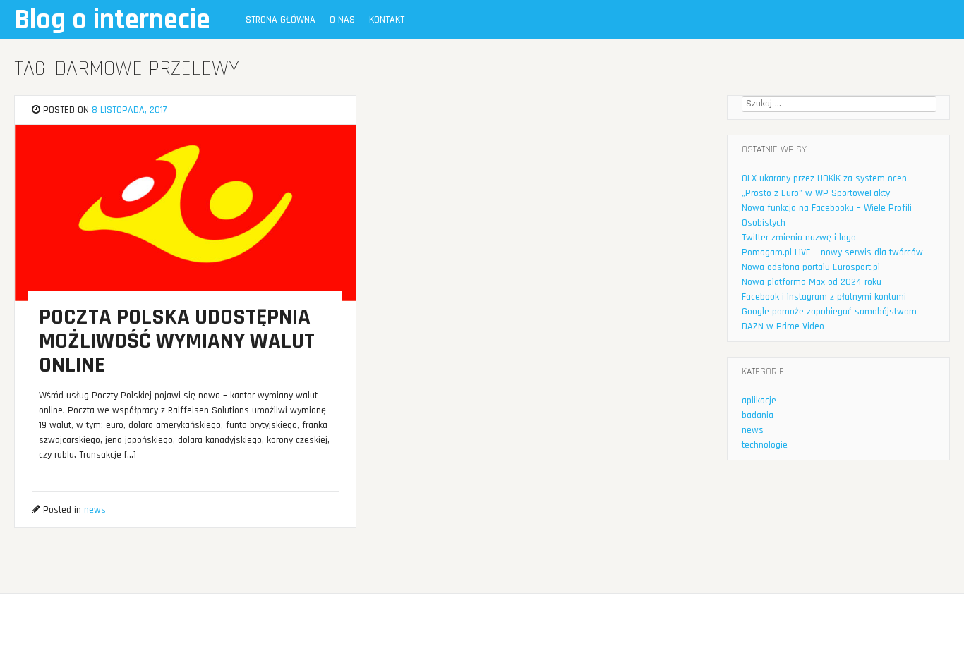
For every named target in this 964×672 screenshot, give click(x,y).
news (95, 509)
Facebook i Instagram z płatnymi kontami (824, 297)
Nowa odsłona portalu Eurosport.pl (811, 267)
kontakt (386, 19)
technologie (765, 445)
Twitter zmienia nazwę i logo (799, 237)
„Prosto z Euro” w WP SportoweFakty (816, 193)
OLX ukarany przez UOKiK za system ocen (824, 178)
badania (757, 415)
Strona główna (280, 19)
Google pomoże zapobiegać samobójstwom (829, 311)
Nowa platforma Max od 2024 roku (811, 282)
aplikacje (759, 400)
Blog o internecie (112, 20)
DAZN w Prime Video (783, 326)
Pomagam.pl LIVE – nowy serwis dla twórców (832, 252)
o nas (342, 19)
